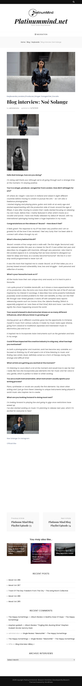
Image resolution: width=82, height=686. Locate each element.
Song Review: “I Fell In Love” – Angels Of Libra (16, 551)
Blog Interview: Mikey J (24, 644)
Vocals (55, 96)
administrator (14, 108)
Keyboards (12, 96)
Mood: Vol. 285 (14, 601)
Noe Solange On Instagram (18, 438)
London (21, 96)
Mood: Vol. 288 (14, 580)
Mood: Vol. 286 (14, 596)
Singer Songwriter (43, 96)
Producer (29, 96)
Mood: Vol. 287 (14, 585)
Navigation (42, 34)
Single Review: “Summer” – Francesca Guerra (39, 559)
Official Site (11, 443)
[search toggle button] (74, 2)
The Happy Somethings (18, 617)
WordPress (49, 682)
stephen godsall (15, 625)
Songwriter (22, 546)
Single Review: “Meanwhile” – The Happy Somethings (45, 633)
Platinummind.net (41, 21)
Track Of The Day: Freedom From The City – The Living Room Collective (38, 590)
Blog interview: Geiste (64, 553)
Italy (34, 551)
